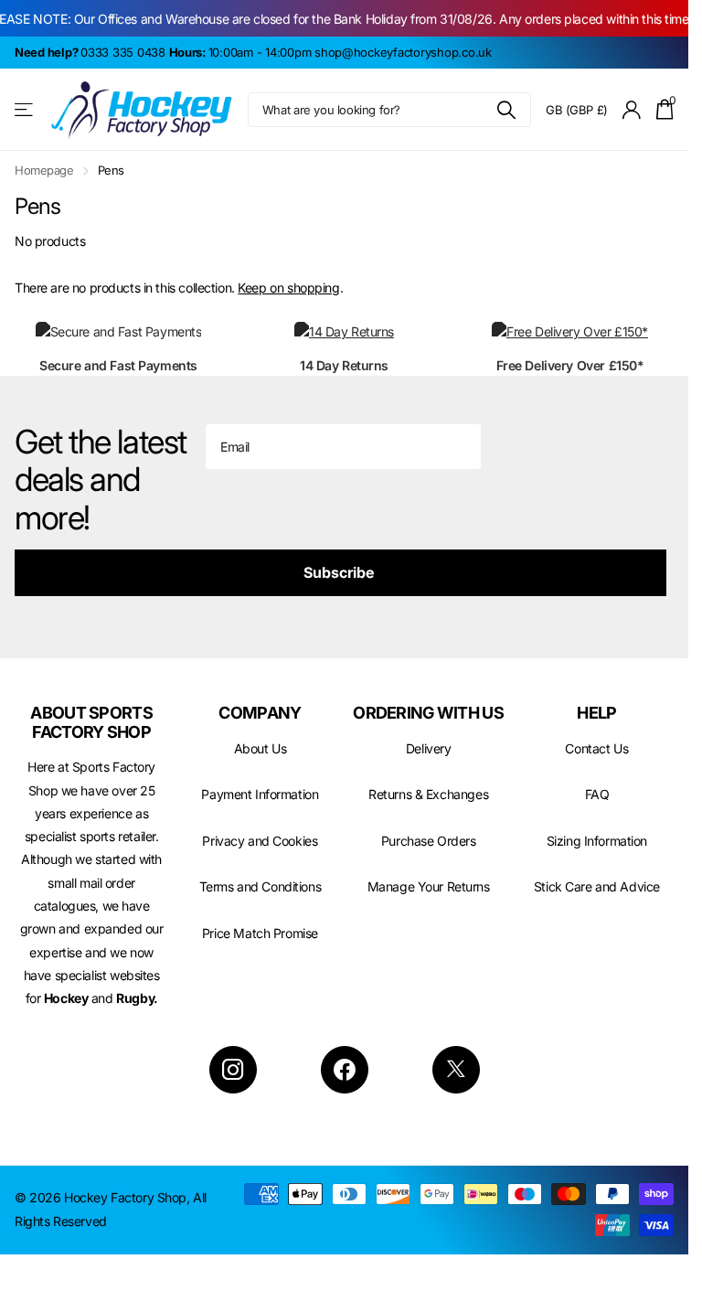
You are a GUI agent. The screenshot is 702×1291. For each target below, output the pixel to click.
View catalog (25, 110)
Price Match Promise (260, 933)
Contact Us (596, 748)
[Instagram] (233, 1070)
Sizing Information (597, 840)
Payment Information (259, 794)
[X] (456, 1070)
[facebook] (344, 1070)
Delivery (429, 748)
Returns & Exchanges (428, 794)
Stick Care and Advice (597, 886)
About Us (260, 748)
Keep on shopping (288, 287)
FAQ (597, 794)
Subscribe (340, 572)
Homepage (44, 170)
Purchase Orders (428, 840)
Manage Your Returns (428, 886)
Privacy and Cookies (259, 840)
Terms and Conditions (260, 886)
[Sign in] (632, 110)
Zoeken (506, 109)
